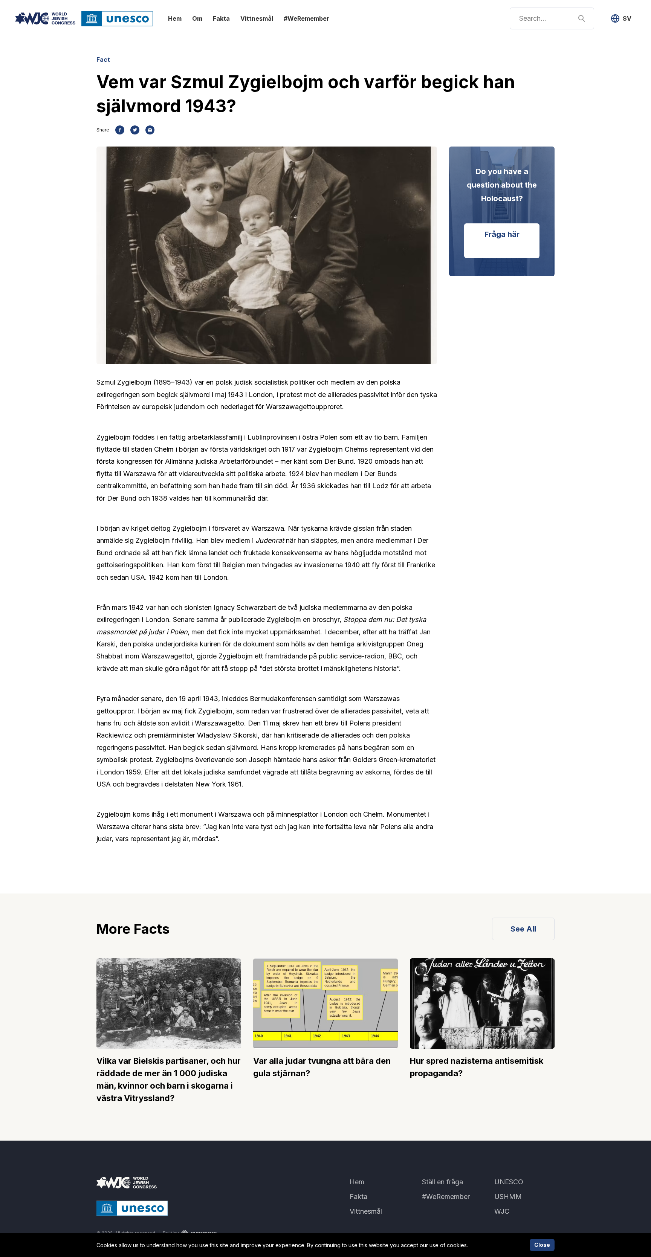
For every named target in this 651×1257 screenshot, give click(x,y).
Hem (175, 18)
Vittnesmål (256, 18)
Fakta (221, 18)
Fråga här (502, 234)
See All (523, 928)
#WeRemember (306, 18)
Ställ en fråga (442, 1182)
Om (197, 18)
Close (542, 1245)
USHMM (508, 1196)
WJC (501, 1211)
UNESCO (508, 1182)
